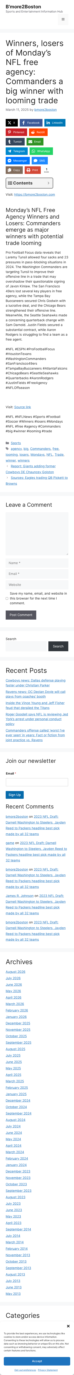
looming (12, 455)
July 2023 (13, 1203)
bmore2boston (17, 816)
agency (16, 449)
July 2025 (13, 1055)
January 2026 (16, 1017)
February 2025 (17, 1088)
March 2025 (15, 1081)
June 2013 (14, 1287)
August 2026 (15, 972)
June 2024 (14, 1133)
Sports (16, 443)
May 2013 (13, 1294)
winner (11, 460)
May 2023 (13, 1216)
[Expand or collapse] (48, 183)
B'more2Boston (23, 6)
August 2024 (15, 1120)
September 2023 (18, 1191)
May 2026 (13, 991)
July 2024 (13, 1126)
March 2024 (15, 1152)
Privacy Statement (48, 1370)
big (26, 449)
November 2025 (18, 1030)
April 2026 (13, 997)
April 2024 (13, 1146)
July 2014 (13, 1236)
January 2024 (16, 1165)
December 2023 (18, 1171)
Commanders (40, 449)
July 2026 (13, 978)
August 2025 (15, 1049)
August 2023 (15, 1197)
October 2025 (16, 1036)
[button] (68, 1326)
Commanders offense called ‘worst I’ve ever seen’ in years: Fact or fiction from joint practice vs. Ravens (35, 735)
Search (11, 639)
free (56, 449)
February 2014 (17, 1249)
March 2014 (15, 1242)
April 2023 (13, 1223)
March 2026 (15, 1004)
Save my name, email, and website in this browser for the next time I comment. (38, 598)
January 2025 (16, 1094)
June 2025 (14, 1062)
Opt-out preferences (25, 1370)
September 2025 (18, 1042)
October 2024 (16, 1107)
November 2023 (18, 1178)
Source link (22, 407)
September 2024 (18, 1113)
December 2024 (18, 1100)
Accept (37, 1361)
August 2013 (15, 1274)
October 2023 (16, 1184)
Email (11, 773)
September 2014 (18, 1229)
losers (24, 455)
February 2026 (17, 1010)
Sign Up (15, 795)
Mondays (38, 455)
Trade (59, 455)
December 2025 (18, 1023)
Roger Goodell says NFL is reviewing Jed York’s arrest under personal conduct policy (37, 719)
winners (24, 460)
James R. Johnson (20, 896)
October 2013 (16, 1261)
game (10, 843)
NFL (49, 455)
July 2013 (13, 1281)
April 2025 (13, 1075)
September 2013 (18, 1268)
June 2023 (14, 1210)
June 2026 (14, 984)
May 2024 (13, 1139)
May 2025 (13, 1068)
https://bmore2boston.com (34, 194)
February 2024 (17, 1158)
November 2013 (18, 1255)
